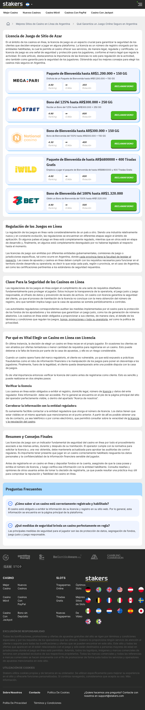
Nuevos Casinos (32, 12)
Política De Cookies (58, 692)
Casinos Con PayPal (75, 12)
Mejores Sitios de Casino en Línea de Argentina (43, 23)
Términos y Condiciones (47, 702)
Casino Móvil (53, 12)
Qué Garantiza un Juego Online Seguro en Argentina (107, 23)
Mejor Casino (10, 12)
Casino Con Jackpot (102, 12)
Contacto (34, 692)
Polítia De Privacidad (15, 702)
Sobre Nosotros (12, 692)
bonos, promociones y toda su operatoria (84, 319)
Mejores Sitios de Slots (80, 600)
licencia (107, 391)
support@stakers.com (111, 695)
